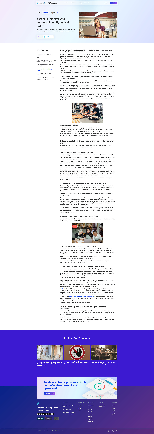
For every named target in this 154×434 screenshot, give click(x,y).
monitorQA (63, 289)
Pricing (113, 406)
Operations (80, 406)
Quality (80, 408)
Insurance (90, 411)
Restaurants (90, 414)
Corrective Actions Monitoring (67, 410)
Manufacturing (91, 405)
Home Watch (90, 421)
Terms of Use (61, 430)
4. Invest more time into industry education (44, 70)
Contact (114, 410)
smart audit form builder (76, 296)
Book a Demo (113, 414)
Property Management (90, 407)
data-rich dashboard (89, 296)
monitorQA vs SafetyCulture (102, 406)
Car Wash (90, 419)
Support (113, 408)
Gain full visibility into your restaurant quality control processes (45, 78)
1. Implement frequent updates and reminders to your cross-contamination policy (46, 56)
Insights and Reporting (67, 414)
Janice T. (57, 12)
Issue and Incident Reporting (69, 412)
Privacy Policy (55, 430)
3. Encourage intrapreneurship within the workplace (45, 65)
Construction (90, 418)
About (113, 405)
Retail (89, 412)
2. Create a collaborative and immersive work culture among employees (46, 61)
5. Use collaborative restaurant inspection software (44, 74)
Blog (113, 411)
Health (79, 410)
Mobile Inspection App (67, 407)
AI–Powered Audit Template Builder (69, 406)
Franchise (90, 409)
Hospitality (90, 416)
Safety (79, 405)
